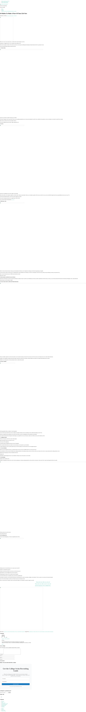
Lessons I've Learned (7, 631)
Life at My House (4, 704)
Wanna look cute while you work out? (43, 583)
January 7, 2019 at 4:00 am (5, 638)
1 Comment (15, 15)
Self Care (16, 631)
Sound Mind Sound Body (21, 631)
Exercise (3, 701)
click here (13, 199)
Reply (2, 644)
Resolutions (51, 631)
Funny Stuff (3, 702)
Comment (1, 654)
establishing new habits (32, 631)
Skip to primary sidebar (5, 2)
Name (1, 655)
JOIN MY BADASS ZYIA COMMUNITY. (43, 585)
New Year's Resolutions (41, 631)
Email (1, 657)
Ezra (5, 637)
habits (37, 631)
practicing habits (47, 631)
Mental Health (12, 631)
